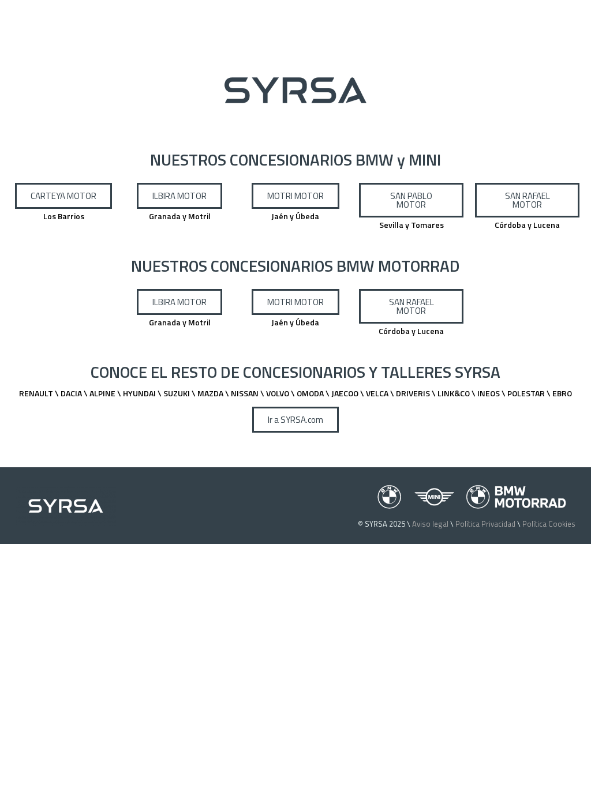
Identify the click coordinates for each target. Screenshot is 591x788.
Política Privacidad (485, 524)
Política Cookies (548, 524)
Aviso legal (430, 524)
